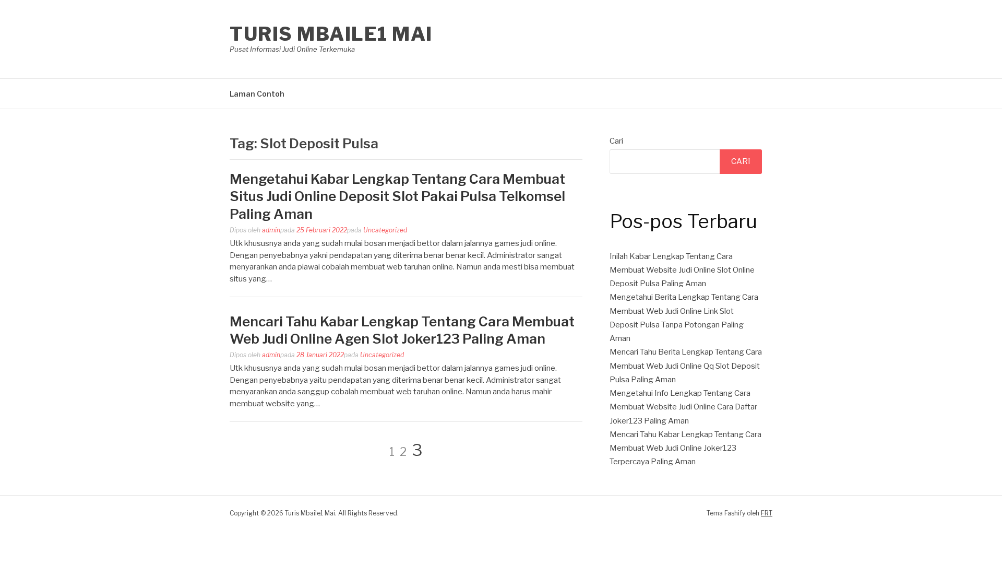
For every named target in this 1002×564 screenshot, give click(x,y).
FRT (766, 513)
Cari (616, 141)
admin (271, 230)
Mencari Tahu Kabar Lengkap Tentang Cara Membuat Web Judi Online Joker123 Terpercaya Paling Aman (685, 448)
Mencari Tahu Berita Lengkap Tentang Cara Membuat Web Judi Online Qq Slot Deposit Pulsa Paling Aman (686, 365)
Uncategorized (385, 230)
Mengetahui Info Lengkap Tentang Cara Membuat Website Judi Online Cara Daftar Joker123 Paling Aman (683, 407)
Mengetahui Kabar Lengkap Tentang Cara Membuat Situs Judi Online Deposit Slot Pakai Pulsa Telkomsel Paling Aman (397, 196)
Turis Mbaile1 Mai (331, 33)
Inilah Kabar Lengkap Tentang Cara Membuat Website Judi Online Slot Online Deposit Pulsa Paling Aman (682, 270)
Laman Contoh (257, 93)
